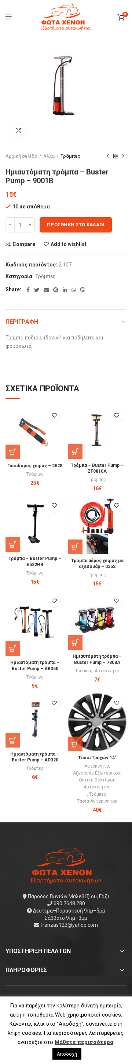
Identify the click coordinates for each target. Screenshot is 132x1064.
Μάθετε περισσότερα (84, 1042)
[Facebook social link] (28, 290)
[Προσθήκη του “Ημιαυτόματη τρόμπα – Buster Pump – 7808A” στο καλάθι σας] (75, 642)
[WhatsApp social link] (73, 290)
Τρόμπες (70, 156)
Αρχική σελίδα (21, 156)
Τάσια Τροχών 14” (97, 757)
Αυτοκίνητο (107, 670)
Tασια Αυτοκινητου (97, 801)
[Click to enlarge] (18, 130)
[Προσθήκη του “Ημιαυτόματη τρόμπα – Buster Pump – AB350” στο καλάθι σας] (13, 648)
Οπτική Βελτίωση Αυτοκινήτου (97, 783)
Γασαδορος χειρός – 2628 (34, 465)
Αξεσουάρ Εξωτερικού (96, 773)
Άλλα (49, 156)
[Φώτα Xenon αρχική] (66, 864)
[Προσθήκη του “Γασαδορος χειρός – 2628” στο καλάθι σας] (13, 452)
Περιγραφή (22, 321)
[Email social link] (46, 290)
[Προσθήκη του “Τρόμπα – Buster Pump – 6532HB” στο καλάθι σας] (13, 544)
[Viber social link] (83, 290)
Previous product (108, 156)
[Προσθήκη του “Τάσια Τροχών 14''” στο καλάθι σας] (75, 744)
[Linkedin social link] (64, 290)
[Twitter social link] (36, 290)
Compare (23, 244)
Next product (122, 156)
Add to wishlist (69, 244)
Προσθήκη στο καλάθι (75, 224)
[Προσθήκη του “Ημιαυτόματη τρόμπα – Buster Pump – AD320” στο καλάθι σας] (13, 740)
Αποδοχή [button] (67, 1054)
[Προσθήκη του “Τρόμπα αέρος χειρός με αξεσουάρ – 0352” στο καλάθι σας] (75, 546)
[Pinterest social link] (55, 290)
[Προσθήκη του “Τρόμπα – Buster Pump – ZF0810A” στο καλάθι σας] (75, 451)
